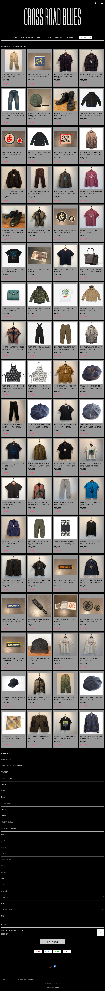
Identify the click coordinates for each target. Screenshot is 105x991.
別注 (2, 916)
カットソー (4, 847)
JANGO (4, 816)
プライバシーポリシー (9, 980)
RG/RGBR (4, 772)
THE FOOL (5, 809)
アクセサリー (5, 897)
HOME (15, 37)
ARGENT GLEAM (7, 822)
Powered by (50, 987)
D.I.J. (3, 797)
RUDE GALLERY (7, 759)
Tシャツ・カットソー (7, 860)
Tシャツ (3, 853)
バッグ (3, 885)
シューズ (4, 891)
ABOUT (40, 37)
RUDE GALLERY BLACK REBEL (12, 766)
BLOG (48, 37)
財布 (2, 903)
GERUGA (4, 784)
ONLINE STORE (27, 37)
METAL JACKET (7, 803)
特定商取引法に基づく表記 (26, 980)
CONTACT (71, 37)
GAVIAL (4, 791)
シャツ (3, 841)
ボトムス (4, 872)
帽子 (2, 878)
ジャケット (4, 834)
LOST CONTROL (7, 778)
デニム (3, 866)
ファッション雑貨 (6, 910)
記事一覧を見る (52, 942)
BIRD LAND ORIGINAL (9, 828)
